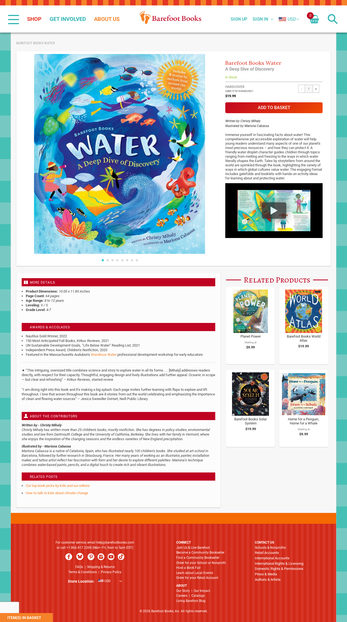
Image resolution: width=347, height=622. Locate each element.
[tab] (118, 282)
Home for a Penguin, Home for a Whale (303, 421)
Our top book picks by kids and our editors (58, 486)
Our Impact (202, 591)
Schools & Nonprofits (270, 548)
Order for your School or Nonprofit (201, 563)
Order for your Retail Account (197, 578)
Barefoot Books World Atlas (303, 338)
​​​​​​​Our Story (183, 591)
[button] (287, 19)
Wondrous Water (104, 355)
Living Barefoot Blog (190, 601)
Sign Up (239, 19)
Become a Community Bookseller (200, 552)
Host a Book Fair (188, 568)
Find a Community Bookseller (197, 558)
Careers (181, 596)
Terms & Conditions (82, 572)
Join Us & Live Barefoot (193, 548)
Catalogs (198, 596)
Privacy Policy (111, 572)
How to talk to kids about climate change (57, 493)
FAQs (79, 567)
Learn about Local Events (194, 573)
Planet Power (250, 336)
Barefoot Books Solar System (250, 421)
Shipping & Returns (101, 567)
